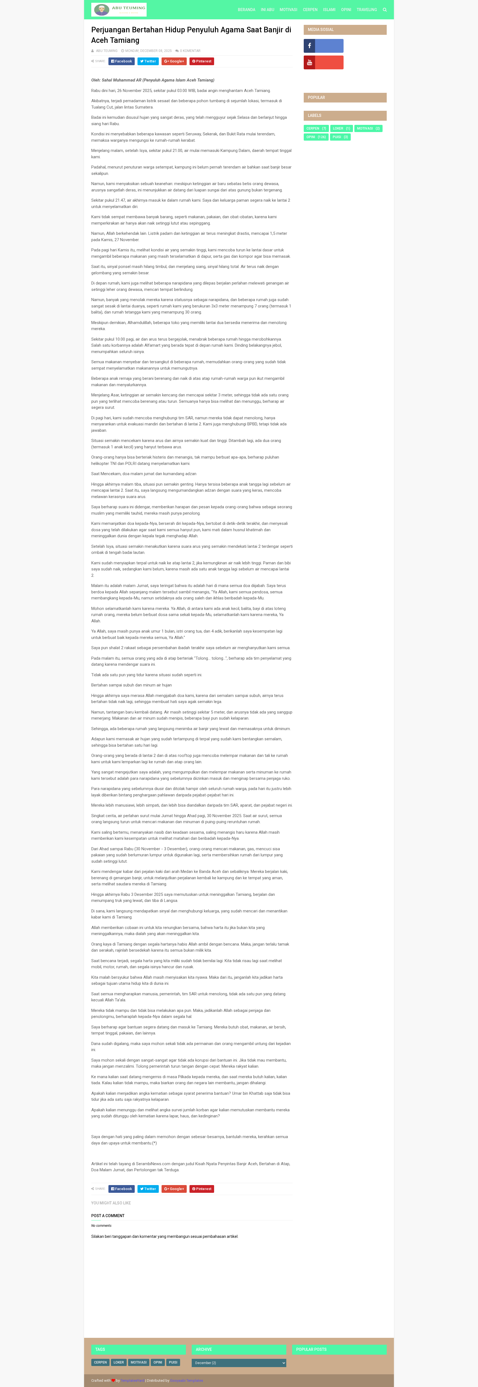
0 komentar (190, 51)
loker (338, 128)
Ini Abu (267, 9)
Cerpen (310, 9)
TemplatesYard (132, 1380)
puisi (337, 137)
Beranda (246, 9)
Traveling (367, 9)
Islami (329, 9)
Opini (346, 9)
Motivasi (288, 9)
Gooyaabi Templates (186, 1380)
